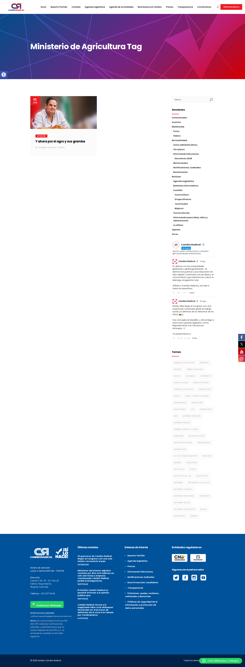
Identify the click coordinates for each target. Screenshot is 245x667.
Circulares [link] (179, 149)
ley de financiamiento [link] (186, 456)
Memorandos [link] (180, 163)
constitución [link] (181, 383)
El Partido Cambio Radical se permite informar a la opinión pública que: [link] (93, 593)
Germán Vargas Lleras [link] (186, 429)
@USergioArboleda (194, 269)
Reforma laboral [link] (183, 489)
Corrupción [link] (205, 389)
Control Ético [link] (182, 194)
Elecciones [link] (180, 409)
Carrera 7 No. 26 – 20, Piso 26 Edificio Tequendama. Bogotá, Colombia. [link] (44, 583)
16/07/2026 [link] (83, 584)
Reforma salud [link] (182, 503)
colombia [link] (191, 376)
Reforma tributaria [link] (184, 509)
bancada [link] (204, 363)
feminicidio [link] (206, 409)
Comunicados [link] (179, 117)
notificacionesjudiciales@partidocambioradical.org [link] (50, 616)
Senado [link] (194, 516)
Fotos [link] (176, 131)
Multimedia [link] (178, 126)
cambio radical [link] (195, 369)
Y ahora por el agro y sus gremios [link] (60, 141)
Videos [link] (177, 135)
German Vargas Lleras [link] (52, 148)
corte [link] (177, 396)
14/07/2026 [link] (83, 618)
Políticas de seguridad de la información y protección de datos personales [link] (141, 605)
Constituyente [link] (201, 383)
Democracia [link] (180, 403)
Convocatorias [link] (181, 213)
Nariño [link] (177, 463)
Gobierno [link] (179, 436)
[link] (3, 74)
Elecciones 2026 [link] (183, 158)
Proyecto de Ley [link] (182, 476)
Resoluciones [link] (180, 172)
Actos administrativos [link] (185, 144)
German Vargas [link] (182, 423)
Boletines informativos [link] (185, 185)
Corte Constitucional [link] (197, 396)
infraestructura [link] (183, 443)
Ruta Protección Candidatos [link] (142, 582)
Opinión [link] (41, 136)
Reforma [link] (178, 483)
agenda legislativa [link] (184, 363)
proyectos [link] (202, 476)
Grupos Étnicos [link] (183, 199)
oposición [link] (191, 463)
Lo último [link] (178, 225)
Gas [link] (176, 416)
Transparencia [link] (135, 588)
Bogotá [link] (177, 369)
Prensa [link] (131, 566)
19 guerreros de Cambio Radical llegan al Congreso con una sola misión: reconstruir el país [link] (95, 559)
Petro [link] (192, 469)
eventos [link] (176, 122)
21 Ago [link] (202, 261)
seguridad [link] (179, 516)
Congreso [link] (206, 376)
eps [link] (193, 409)
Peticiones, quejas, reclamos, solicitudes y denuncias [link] (142, 595)
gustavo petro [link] (196, 436)
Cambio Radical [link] (187, 261)
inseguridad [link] (204, 443)
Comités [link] (177, 190)
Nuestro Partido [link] (136, 555)
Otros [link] (175, 234)
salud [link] (203, 509)
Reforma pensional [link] (184, 496)
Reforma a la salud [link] (199, 483)
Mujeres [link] (179, 208)
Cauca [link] (177, 376)
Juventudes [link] (181, 203)
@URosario (178, 269)
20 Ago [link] (203, 301)
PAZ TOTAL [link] (179, 469)
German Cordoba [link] (192, 416)
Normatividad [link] (179, 140)
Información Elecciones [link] (186, 154)
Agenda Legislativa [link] (183, 181)
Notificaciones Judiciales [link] (187, 167)
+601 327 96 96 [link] (47, 593)
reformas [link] (205, 496)
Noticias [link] (176, 176)
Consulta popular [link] (184, 389)
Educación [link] (197, 403)
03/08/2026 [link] (83, 565)
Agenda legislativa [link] (137, 561)
